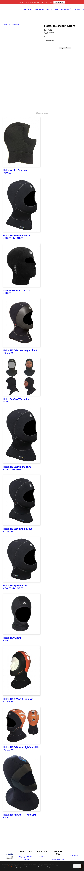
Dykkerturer (39, 9)
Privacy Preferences (66, 866)
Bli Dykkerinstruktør (63, 9)
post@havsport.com (58, 859)
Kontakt (77, 9)
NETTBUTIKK (74, 855)
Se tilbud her (59, 2)
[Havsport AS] (6, 9)
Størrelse (46, 36)
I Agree (77, 866)
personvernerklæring (7, 866)
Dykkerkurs (26, 9)
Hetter (16, 22)
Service (49, 9)
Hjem (6, 22)
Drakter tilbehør (11, 22)
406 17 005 (42, 857)
